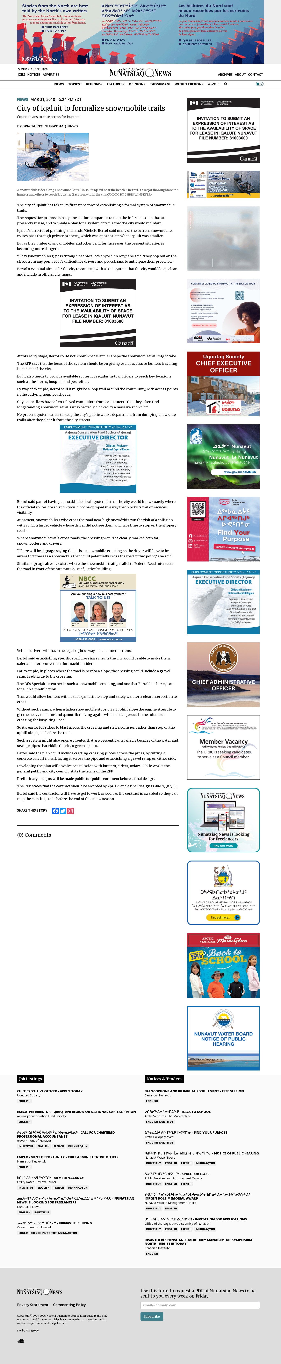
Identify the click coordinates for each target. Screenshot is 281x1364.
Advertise (51, 74)
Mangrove (32, 1330)
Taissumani (160, 84)
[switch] (259, 84)
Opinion (136, 84)
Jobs (21, 74)
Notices (34, 74)
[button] (20, 1341)
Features (114, 84)
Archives (225, 74)
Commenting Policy (69, 1304)
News (59, 84)
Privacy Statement (33, 1304)
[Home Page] (140, 72)
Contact (255, 74)
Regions (93, 84)
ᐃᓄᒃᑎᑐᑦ (214, 84)
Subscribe (152, 1316)
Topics (74, 84)
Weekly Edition (188, 84)
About (240, 74)
